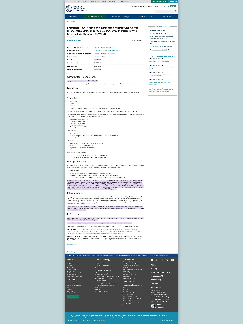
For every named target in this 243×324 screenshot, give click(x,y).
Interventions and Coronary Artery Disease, (129, 231)
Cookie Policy (104, 317)
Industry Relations (71, 275)
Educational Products (128, 273)
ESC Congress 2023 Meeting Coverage (161, 46)
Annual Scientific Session (101, 291)
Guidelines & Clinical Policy (102, 266)
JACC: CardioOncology (129, 295)
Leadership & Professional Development (106, 284)
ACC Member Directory (73, 293)
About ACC (71, 260)
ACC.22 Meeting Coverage (157, 30)
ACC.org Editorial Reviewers (150, 315)
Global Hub (70, 291)
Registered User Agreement (82, 317)
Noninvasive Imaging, (130, 229)
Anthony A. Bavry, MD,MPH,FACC (104, 47)
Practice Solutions (127, 267)
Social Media (117, 315)
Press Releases (109, 315)
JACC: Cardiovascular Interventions (132, 298)
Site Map (112, 317)
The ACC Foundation (72, 264)
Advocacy (69, 266)
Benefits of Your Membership (75, 285)
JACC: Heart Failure (128, 304)
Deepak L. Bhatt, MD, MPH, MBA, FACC (106, 50)
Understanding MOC (100, 287)
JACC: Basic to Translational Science (132, 293)
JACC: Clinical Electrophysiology (131, 302)
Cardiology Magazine (100, 264)
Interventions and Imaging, (75, 233)
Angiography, (88, 233)
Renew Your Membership (73, 284)
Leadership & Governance (74, 262)
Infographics (126, 271)
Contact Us (155, 283)
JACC (124, 287)
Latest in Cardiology (84, 255)
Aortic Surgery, (94, 231)
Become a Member (72, 282)
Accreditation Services (160, 272)
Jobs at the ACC (71, 271)
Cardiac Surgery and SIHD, (107, 231)
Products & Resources (101, 275)
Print (81, 40)
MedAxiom (155, 280)
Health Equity (70, 267)
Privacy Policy (70, 317)
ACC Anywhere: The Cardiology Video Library (107, 276)
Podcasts (97, 267)
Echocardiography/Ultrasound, (102, 233)
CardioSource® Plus (100, 280)
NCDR (153, 269)
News (96, 262)
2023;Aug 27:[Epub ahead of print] (88, 220)
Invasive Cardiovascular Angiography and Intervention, (106, 229)
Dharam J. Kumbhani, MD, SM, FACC (105, 54)
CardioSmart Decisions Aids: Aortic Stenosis (162, 41)
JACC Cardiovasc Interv (73, 220)
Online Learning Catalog (101, 273)
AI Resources (126, 276)
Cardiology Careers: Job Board (131, 266)
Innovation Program (72, 269)
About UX (124, 315)
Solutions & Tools (129, 260)
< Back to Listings (70, 21)
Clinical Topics (128, 281)
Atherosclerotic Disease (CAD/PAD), (78, 231)
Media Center (70, 315)
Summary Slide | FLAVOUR (157, 33)
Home (76, 255)
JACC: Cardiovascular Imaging (130, 296)
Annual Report (163, 315)
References (70, 73)
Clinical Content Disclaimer (135, 315)
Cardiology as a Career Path (130, 264)
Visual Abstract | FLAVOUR (159, 50)
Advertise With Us (80, 315)
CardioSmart (156, 276)
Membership (71, 280)
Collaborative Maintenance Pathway (104, 285)
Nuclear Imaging (118, 233)
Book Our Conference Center (74, 276)
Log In (172, 2)
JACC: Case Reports (128, 300)
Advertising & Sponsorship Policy (95, 315)
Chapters (69, 289)
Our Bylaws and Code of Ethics (75, 273)
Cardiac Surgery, (83, 229)
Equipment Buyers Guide (129, 275)
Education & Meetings (103, 271)
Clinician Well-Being (128, 262)
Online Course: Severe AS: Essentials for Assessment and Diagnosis (161, 37)
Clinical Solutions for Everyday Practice (133, 269)
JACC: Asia (125, 291)
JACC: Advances (127, 289)
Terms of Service (95, 317)
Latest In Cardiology (102, 260)
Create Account (158, 2)
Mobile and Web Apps (129, 278)
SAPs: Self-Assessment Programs (103, 278)
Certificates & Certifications (102, 282)
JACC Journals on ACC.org (132, 285)
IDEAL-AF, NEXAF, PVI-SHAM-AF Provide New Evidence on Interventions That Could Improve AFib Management (162, 82)
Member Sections (71, 287)
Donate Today (73, 297)
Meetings (97, 289)
